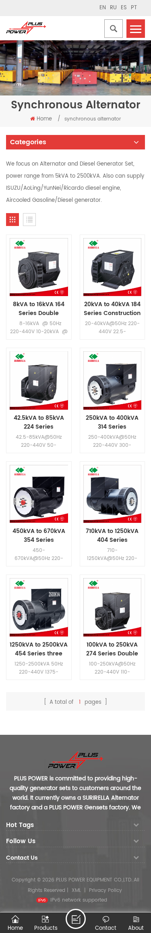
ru (113, 8)
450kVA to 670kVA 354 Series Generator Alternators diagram (38, 536)
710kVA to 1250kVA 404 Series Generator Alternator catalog (112, 536)
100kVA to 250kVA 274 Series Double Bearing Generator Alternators (112, 649)
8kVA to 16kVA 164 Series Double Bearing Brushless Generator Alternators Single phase (38, 309)
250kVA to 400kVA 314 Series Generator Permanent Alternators (112, 422)
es (124, 8)
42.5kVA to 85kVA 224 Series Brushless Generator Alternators (39, 422)
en (102, 8)
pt (134, 8)
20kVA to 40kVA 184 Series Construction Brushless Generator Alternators (112, 309)
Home (44, 119)
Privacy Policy (105, 890)
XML (76, 890)
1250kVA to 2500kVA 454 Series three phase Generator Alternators (39, 649)
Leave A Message (76, 919)
